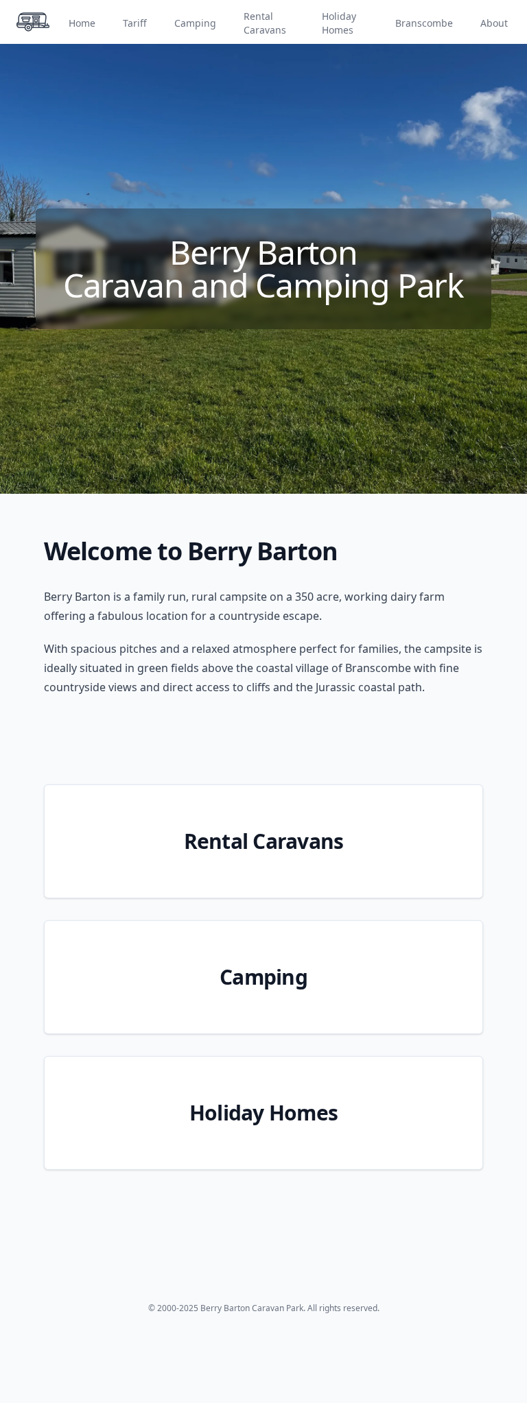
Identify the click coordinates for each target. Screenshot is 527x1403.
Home (82, 22)
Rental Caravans (265, 23)
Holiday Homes (339, 23)
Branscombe (424, 22)
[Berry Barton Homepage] (32, 22)
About (494, 22)
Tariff (135, 22)
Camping (195, 22)
